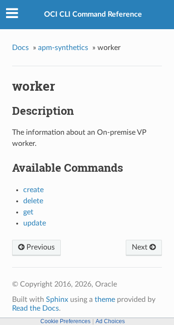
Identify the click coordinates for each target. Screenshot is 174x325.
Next (140, 247)
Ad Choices (110, 321)
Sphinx (57, 299)
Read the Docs (35, 308)
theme (105, 299)
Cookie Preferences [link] (65, 321)
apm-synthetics (63, 47)
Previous (40, 247)
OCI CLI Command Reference (93, 14)
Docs (20, 47)
